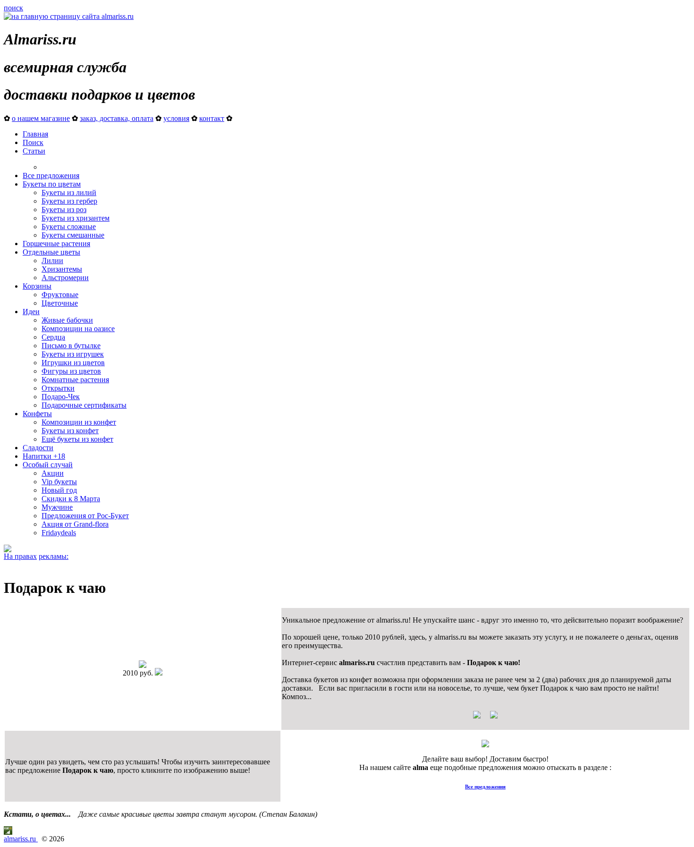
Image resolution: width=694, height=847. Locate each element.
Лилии (52, 261)
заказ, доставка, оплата (116, 118)
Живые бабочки (67, 320)
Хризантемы (62, 269)
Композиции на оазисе (78, 329)
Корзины (37, 286)
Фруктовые (60, 295)
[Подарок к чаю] (142, 665)
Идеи (31, 312)
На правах (20, 556)
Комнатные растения (75, 380)
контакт (211, 118)
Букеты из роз (64, 209)
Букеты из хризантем (76, 218)
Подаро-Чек (61, 397)
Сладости (38, 448)
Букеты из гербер (69, 201)
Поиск (33, 142)
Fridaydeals (59, 533)
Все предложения (51, 175)
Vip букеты (59, 482)
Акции (53, 473)
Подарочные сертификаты (84, 405)
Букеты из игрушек (73, 354)
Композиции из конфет (79, 422)
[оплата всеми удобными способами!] (485, 745)
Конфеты (37, 414)
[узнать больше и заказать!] (485, 718)
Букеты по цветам (52, 184)
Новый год (59, 490)
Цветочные (60, 303)
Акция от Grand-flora (75, 524)
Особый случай (48, 465)
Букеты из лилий (69, 192)
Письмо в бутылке (71, 346)
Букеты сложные (69, 226)
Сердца (53, 337)
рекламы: (53, 556)
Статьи (34, 151)
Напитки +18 (44, 456)
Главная (35, 134)
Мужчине (57, 507)
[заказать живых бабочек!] (7, 550)
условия (176, 118)
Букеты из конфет (70, 431)
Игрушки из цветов (73, 363)
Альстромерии (65, 278)
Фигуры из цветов (71, 371)
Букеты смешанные (73, 235)
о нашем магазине (41, 118)
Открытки (58, 388)
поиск (13, 8)
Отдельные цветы (51, 252)
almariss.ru (21, 839)
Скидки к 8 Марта (71, 499)
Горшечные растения (56, 244)
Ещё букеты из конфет (77, 439)
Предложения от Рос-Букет (85, 516)
